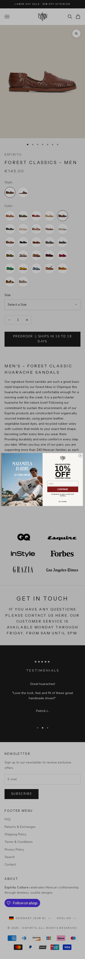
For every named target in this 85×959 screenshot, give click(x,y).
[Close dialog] (80, 455)
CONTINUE (62, 489)
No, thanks (63, 501)
